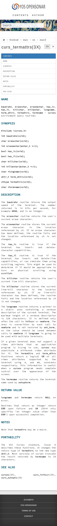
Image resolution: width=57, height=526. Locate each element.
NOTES (5, 81)
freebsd (14, 40)
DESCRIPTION (9, 71)
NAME (5, 61)
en (33, 40)
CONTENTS (21, 15)
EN (47, 46)
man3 (43, 40)
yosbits (29, 500)
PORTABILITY (9, 86)
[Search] (46, 25)
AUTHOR (38, 15)
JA (53, 46)
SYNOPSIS (7, 66)
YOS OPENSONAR (28, 505)
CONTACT (28, 516)
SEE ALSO (7, 91)
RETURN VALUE (9, 76)
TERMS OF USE (29, 511)
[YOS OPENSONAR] (28, 6)
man (25, 40)
